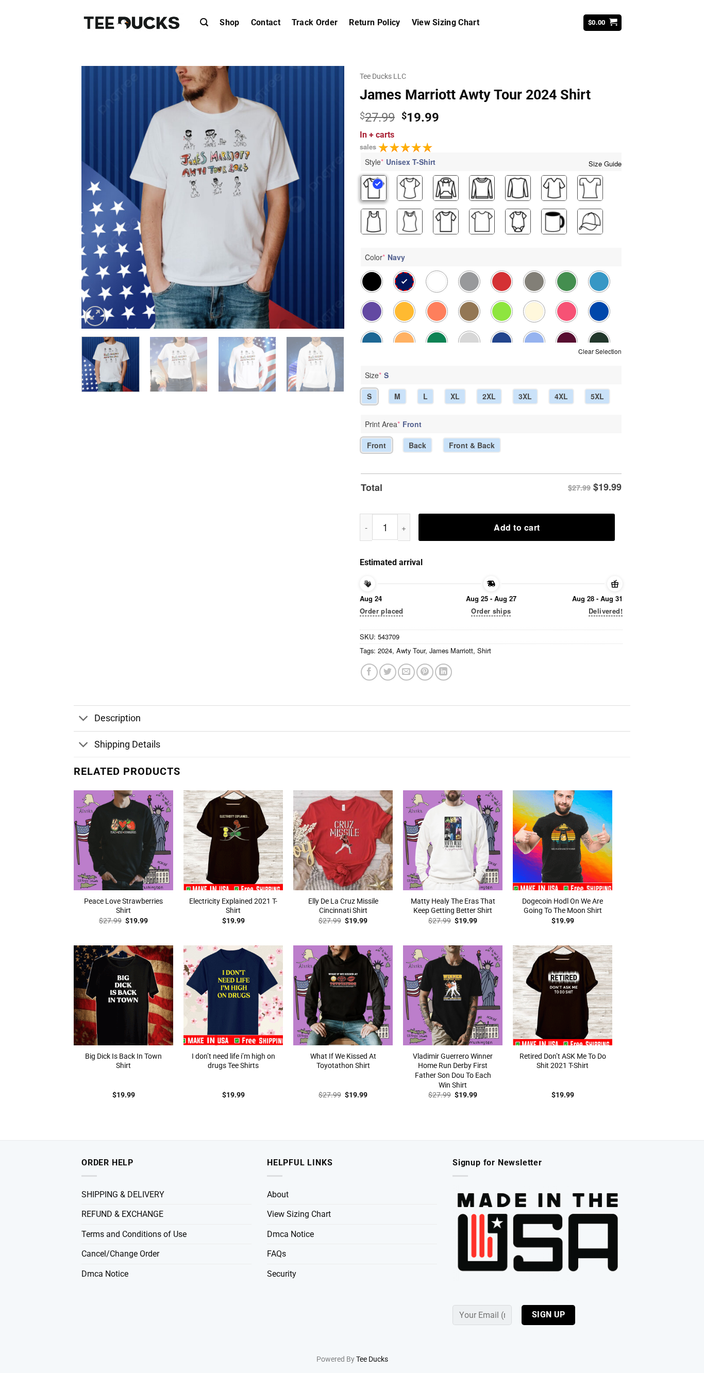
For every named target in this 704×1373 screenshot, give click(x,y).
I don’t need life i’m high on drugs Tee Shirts (233, 1061)
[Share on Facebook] (369, 672)
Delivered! (606, 611)
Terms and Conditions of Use (134, 1234)
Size (377, 375)
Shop (229, 22)
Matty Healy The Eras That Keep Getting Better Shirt (453, 906)
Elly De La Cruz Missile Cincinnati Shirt (343, 906)
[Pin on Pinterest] (424, 672)
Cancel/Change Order (120, 1254)
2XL (489, 396)
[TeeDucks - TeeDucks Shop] (133, 23)
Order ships (491, 611)
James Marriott (451, 650)
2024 (385, 650)
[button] (204, 22)
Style (400, 162)
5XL (597, 396)
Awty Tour (410, 650)
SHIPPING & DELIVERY (122, 1194)
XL (455, 396)
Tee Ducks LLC (383, 76)
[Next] (326, 197)
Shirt (484, 650)
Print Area (393, 424)
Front (376, 445)
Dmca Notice (104, 1274)
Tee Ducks (372, 1359)
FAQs (276, 1254)
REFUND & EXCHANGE (122, 1214)
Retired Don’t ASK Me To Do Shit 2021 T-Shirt (562, 1061)
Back (417, 445)
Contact (265, 22)
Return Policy (374, 22)
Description (117, 718)
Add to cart (517, 527)
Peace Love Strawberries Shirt (123, 906)
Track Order (315, 22)
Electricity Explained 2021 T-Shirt (233, 906)
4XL (561, 396)
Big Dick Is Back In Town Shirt (123, 1061)
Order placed (382, 611)
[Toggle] (84, 719)
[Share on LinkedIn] (443, 672)
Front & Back (472, 445)
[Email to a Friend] (406, 672)
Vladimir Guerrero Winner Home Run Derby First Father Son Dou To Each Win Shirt (453, 1071)
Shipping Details (127, 744)
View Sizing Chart (445, 22)
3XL (525, 396)
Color (385, 257)
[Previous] (99, 197)
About (278, 1194)
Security (281, 1274)
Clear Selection (600, 351)
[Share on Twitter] (387, 672)
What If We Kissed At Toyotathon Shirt (343, 1061)
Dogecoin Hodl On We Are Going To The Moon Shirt (562, 906)
